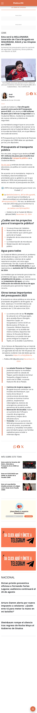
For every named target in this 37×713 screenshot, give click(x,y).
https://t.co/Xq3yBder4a (22, 355)
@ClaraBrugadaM (28, 195)
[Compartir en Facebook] (31, 94)
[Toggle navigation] (2, 3)
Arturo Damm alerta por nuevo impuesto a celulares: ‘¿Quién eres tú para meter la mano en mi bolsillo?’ (18, 607)
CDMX (3, 32)
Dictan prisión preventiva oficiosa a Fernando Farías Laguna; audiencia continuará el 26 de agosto (18, 587)
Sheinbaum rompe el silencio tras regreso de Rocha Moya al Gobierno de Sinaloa (17, 625)
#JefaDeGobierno (13, 195)
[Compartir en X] (35, 94)
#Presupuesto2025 (9, 201)
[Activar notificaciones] (32, 708)
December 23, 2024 (24, 214)
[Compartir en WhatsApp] (27, 94)
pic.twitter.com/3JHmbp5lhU (19, 208)
